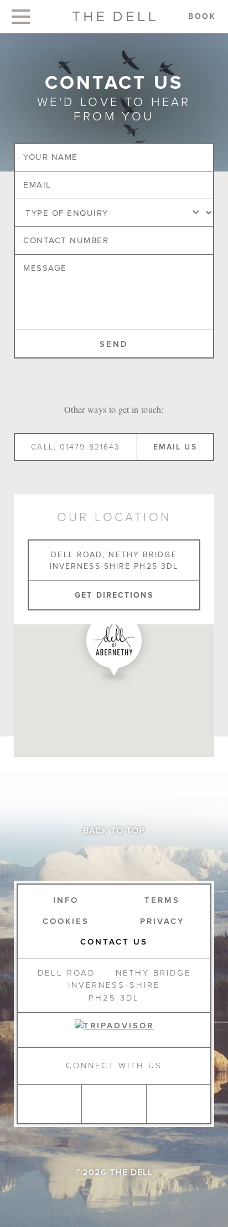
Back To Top (114, 830)
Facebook (113, 1104)
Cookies (66, 921)
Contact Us (114, 942)
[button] (114, 647)
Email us (175, 447)
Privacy (162, 921)
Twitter (178, 1104)
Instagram (49, 1104)
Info (66, 900)
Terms (162, 900)
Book (202, 16)
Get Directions (114, 595)
